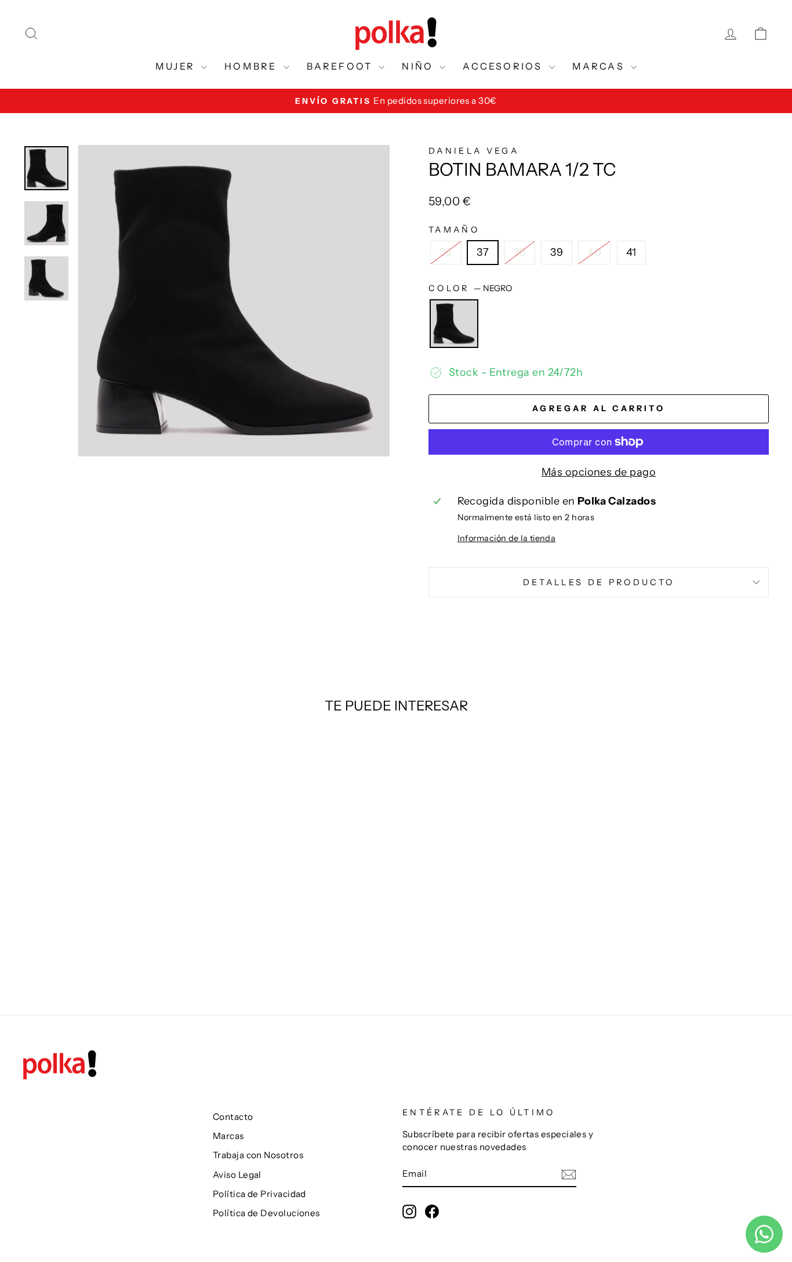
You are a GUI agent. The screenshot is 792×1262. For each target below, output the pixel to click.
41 (631, 252)
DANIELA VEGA (473, 151)
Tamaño (453, 229)
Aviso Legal (237, 1174)
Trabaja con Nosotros (258, 1155)
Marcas (228, 1135)
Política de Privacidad (259, 1193)
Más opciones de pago (599, 472)
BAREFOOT (341, 66)
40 (594, 252)
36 (445, 252)
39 (556, 252)
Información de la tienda (506, 538)
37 (483, 252)
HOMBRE (252, 66)
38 (520, 252)
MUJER (176, 66)
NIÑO (419, 66)
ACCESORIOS (504, 66)
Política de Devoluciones (266, 1213)
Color (470, 288)
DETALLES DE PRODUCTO (598, 582)
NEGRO (454, 323)
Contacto (233, 1116)
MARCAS (600, 66)
